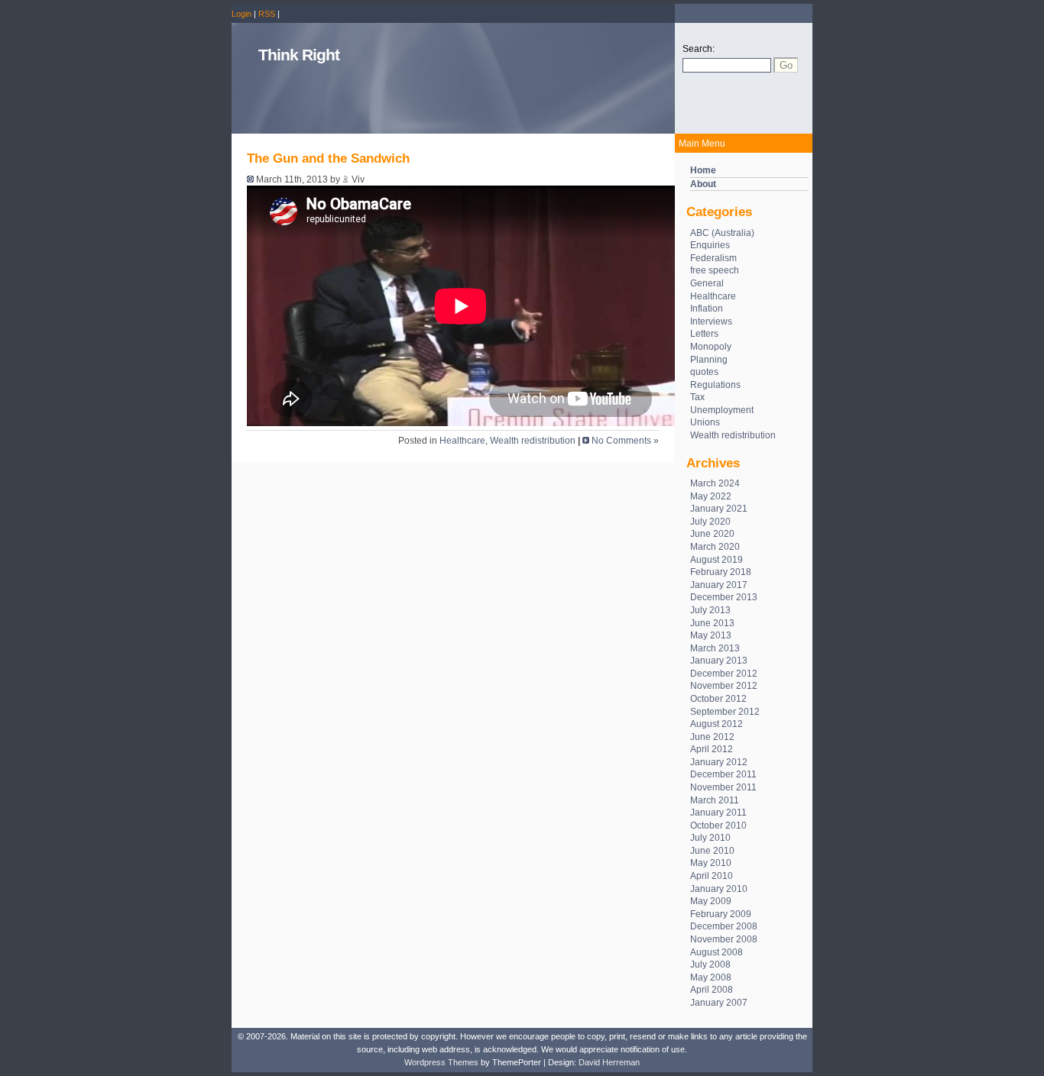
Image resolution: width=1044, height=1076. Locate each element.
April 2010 (711, 876)
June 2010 (712, 850)
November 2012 (723, 685)
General (707, 283)
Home (703, 170)
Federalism (713, 258)
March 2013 (715, 648)
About (703, 184)
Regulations (715, 385)
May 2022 (710, 496)
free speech (714, 270)
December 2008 (723, 926)
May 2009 (710, 901)
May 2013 (710, 635)
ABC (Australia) (722, 233)
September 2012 (725, 711)
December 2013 (723, 597)
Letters (704, 333)
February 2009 (720, 914)
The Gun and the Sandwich (328, 158)
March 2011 (714, 800)
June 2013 (712, 623)
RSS (266, 13)
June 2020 (712, 533)
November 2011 (723, 787)
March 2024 (715, 483)
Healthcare (713, 296)
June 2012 (712, 737)
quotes (704, 372)
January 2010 (718, 889)
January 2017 (718, 585)
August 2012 (716, 724)
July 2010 (710, 837)
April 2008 (711, 989)
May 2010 (710, 863)
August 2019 (716, 559)
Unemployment (722, 410)
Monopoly (710, 346)
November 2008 (723, 939)
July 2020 (710, 521)
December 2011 (723, 774)
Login (241, 13)
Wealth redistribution (733, 435)
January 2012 (718, 762)
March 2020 (715, 546)
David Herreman (609, 1062)
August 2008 (716, 952)
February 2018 (720, 572)
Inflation (706, 308)
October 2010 (718, 825)
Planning (709, 359)
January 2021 (718, 508)
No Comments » (625, 440)
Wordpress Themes (441, 1062)
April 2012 (711, 749)
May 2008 (710, 977)
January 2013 (718, 660)
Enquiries (710, 245)
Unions (705, 422)
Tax (697, 397)
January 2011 (718, 812)
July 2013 (710, 610)
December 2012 (723, 673)
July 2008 (710, 964)
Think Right (298, 55)
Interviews (711, 321)
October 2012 (718, 698)
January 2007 (718, 1002)
